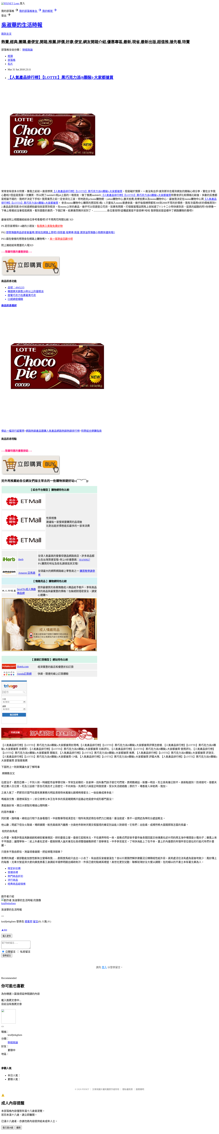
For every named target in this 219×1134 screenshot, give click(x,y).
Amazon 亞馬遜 (26, 572)
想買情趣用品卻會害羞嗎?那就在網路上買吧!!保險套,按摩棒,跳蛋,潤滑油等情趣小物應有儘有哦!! (60, 232)
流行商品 (13, 880)
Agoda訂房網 (24, 673)
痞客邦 (28, 921)
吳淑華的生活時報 (21, 25)
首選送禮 (13, 872)
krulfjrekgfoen (8, 903)
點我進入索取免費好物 (50, 226)
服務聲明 (140, 1089)
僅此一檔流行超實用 (12, 430)
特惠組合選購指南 (91, 430)
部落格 (11, 60)
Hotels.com (23, 666)
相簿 (10, 56)
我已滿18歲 (8, 1127)
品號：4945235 (16, 287)
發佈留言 (7, 955)
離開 (18, 1127)
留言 (35, 921)
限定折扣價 (14, 868)
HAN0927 (84, 559)
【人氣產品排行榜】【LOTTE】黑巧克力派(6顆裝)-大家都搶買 (60, 77)
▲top (4, 929)
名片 (10, 64)
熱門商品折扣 (15, 876)
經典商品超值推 (17, 884)
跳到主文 (6, 33)
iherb (20, 559)
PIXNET (85, 1089)
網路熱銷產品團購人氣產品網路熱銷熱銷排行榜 (53, 430)
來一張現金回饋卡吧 (61, 238)
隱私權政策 (127, 1089)
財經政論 (27, 49)
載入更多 (7, 936)
